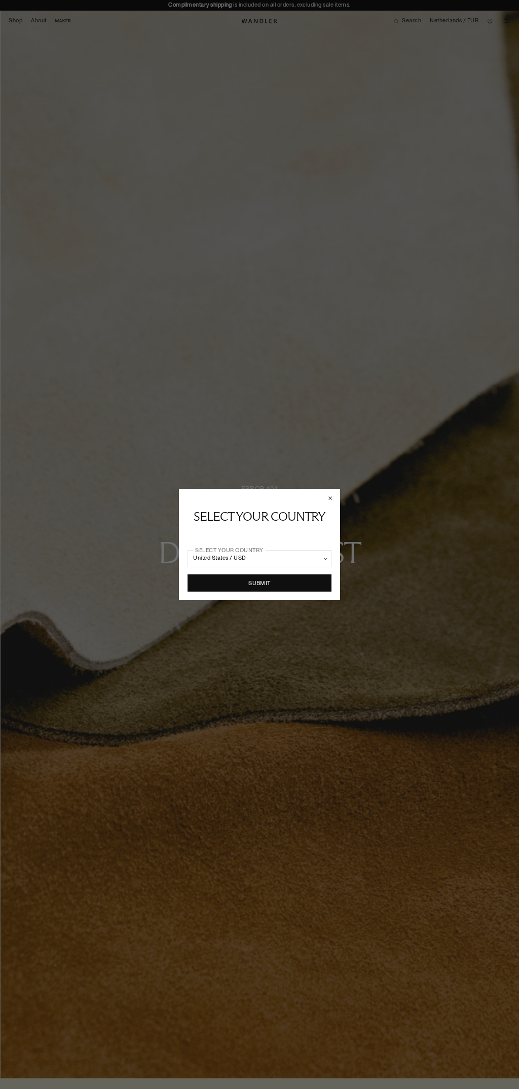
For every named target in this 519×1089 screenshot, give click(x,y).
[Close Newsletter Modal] (331, 497)
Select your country (229, 550)
